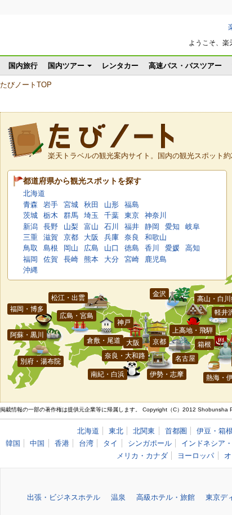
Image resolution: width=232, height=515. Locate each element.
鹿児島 (156, 259)
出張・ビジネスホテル (63, 497)
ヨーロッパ (195, 455)
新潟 (30, 226)
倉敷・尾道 (104, 340)
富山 (91, 226)
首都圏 (176, 431)
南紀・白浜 (107, 374)
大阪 (91, 237)
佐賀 (50, 259)
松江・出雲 (68, 298)
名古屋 (185, 358)
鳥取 (30, 248)
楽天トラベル (62, 39)
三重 (30, 237)
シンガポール (150, 443)
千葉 (111, 215)
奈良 (131, 237)
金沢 (159, 294)
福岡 (30, 259)
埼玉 (91, 215)
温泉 (118, 497)
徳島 (131, 248)
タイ (110, 443)
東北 (116, 431)
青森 (30, 204)
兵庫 (111, 237)
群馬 (71, 215)
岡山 (71, 248)
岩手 (50, 204)
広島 (91, 248)
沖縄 (30, 270)
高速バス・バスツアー (185, 65)
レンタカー (120, 65)
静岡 (152, 226)
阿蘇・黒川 (27, 335)
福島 (131, 204)
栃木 (50, 215)
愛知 (172, 226)
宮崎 (131, 259)
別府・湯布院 (40, 361)
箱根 (204, 344)
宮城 (71, 204)
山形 (111, 204)
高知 (192, 248)
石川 (111, 226)
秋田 (91, 204)
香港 (62, 443)
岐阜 (192, 226)
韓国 (13, 443)
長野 (50, 226)
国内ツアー (66, 65)
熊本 (91, 259)
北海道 (34, 193)
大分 (111, 259)
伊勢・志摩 (167, 374)
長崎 (71, 259)
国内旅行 (23, 65)
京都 (71, 237)
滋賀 (50, 237)
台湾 (86, 443)
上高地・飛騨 (192, 330)
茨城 (30, 215)
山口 (111, 248)
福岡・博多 (27, 309)
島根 (50, 248)
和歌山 (156, 237)
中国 (37, 443)
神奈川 (156, 215)
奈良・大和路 (125, 356)
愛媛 (172, 248)
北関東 (144, 431)
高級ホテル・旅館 (165, 497)
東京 (131, 215)
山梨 (71, 226)
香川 (152, 248)
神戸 (124, 322)
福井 (131, 226)
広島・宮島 (76, 316)
